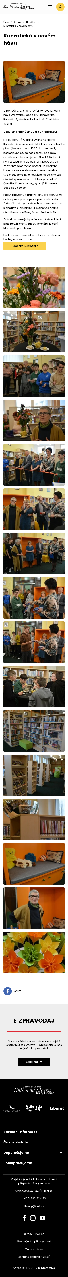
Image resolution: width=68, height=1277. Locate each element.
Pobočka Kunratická (25, 246)
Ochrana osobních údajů (34, 1257)
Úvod (6, 22)
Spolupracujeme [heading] (17, 1163)
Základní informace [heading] (20, 1132)
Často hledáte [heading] (15, 1142)
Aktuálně (31, 22)
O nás (17, 22)
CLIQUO (29, 1268)
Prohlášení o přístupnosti (34, 1241)
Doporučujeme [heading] (16, 1152)
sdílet (18, 991)
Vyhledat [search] (60, 7)
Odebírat (32, 1062)
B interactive (46, 1268)
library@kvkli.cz (34, 1206)
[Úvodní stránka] (18, 9)
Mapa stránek (34, 1249)
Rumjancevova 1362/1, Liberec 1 (34, 1191)
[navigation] (50, 7)
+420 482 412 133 (34, 1198)
